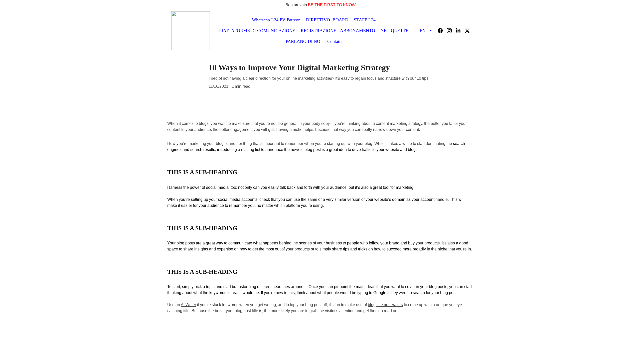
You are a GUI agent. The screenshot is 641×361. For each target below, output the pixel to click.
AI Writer (188, 305)
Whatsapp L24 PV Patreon (276, 19)
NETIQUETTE (394, 30)
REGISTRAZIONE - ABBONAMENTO (338, 30)
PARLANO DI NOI (304, 41)
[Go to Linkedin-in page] (460, 30)
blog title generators (385, 305)
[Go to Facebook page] (442, 30)
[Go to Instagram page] (451, 30)
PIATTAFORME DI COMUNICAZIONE (257, 30)
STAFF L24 (365, 19)
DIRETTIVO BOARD (327, 19)
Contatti (334, 41)
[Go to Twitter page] (467, 30)
